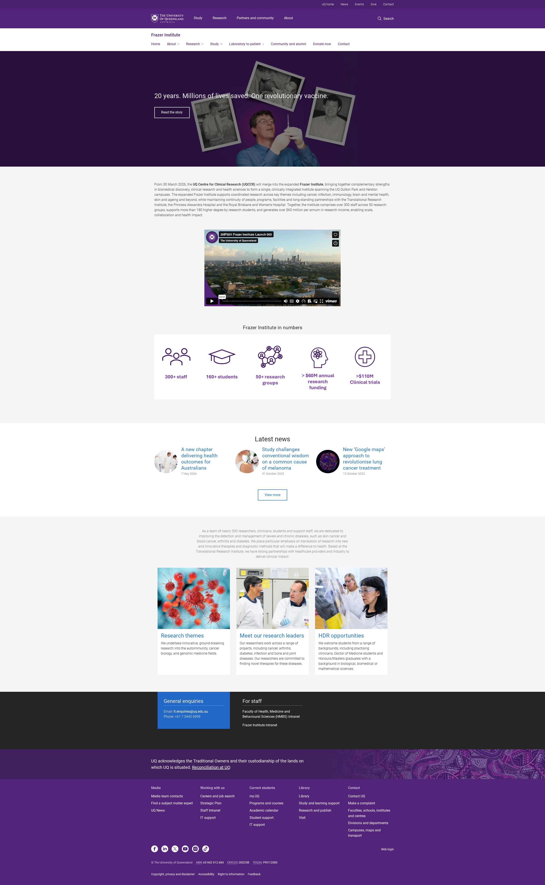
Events (359, 4)
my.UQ (254, 796)
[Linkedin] (164, 849)
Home (155, 44)
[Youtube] (185, 849)
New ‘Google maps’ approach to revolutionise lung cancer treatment (364, 459)
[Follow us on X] (175, 849)
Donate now (322, 44)
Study (198, 18)
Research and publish (315, 810)
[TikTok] (205, 849)
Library (304, 796)
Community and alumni (288, 44)
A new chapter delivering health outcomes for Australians (199, 459)
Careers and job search (217, 796)
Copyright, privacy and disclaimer (173, 874)
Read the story (172, 112)
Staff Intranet (210, 810)
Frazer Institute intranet (259, 725)
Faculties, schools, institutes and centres (369, 813)
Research (220, 18)
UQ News (158, 810)
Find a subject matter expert (172, 803)
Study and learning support (319, 803)
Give (373, 4)
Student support (262, 818)
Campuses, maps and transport (364, 833)
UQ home (328, 4)
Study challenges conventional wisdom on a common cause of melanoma (285, 459)
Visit (302, 818)
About (288, 18)
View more (272, 495)
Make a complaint (361, 803)
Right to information (231, 874)
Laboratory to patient (245, 44)
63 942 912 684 (213, 862)
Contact (388, 4)
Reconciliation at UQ (211, 767)
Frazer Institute (165, 34)
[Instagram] (195, 849)
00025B (244, 862)
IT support (208, 818)
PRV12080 (270, 862)
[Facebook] (154, 849)
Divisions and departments (368, 823)
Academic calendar (264, 810)
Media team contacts (167, 796)
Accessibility (206, 874)
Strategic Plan (210, 803)
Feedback (254, 874)
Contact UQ (356, 796)
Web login (387, 849)
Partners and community (255, 18)
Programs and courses (266, 803)
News (344, 4)
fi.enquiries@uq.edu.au (191, 711)
